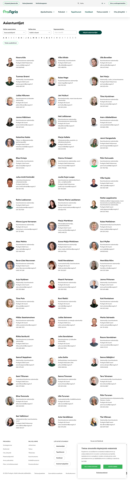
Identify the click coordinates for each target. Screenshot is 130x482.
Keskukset (6, 449)
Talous (30, 449)
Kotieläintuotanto (33, 460)
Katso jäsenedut (27, 3)
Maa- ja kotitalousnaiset (10, 464)
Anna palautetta (8, 460)
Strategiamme (7, 445)
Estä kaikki (112, 466)
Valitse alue (32, 29)
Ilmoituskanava (70, 473)
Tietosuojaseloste (39, 473)
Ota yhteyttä (7, 453)
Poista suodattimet (11, 43)
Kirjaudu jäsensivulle (11, 3)
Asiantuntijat (60, 446)
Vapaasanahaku (58, 29)
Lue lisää (83, 461)
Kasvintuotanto (33, 456)
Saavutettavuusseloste (55, 473)
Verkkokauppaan (41, 3)
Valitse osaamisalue (9, 29)
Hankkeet (89, 12)
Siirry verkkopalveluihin (117, 3)
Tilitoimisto (31, 453)
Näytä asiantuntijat (90, 32)
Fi (102, 3)
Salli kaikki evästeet (90, 466)
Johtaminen (32, 445)
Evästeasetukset (101, 472)
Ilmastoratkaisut (33, 464)
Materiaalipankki (8, 456)
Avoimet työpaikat (62, 464)
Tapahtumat (76, 12)
